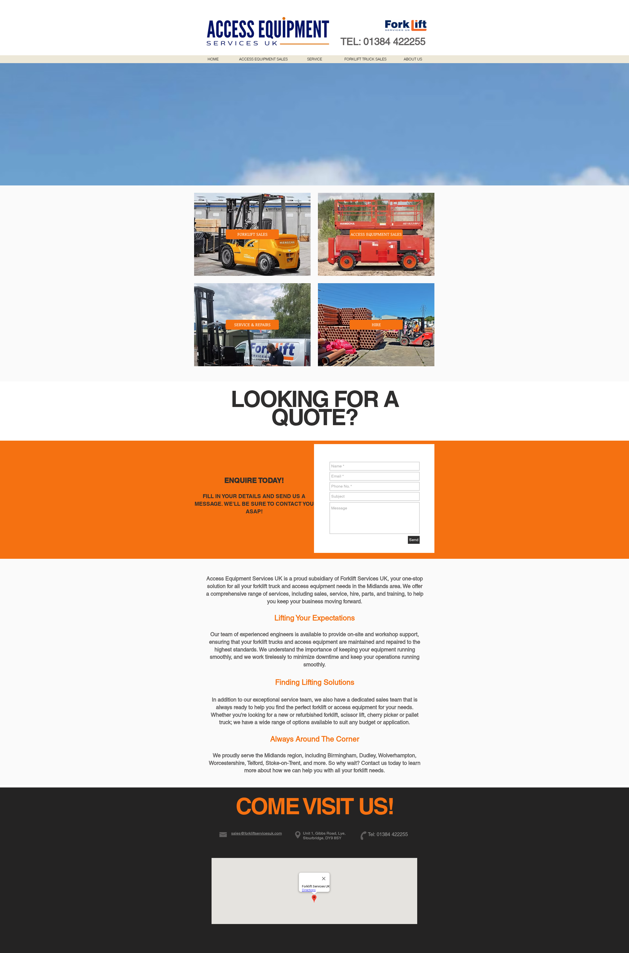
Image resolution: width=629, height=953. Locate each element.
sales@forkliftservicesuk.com (256, 833)
